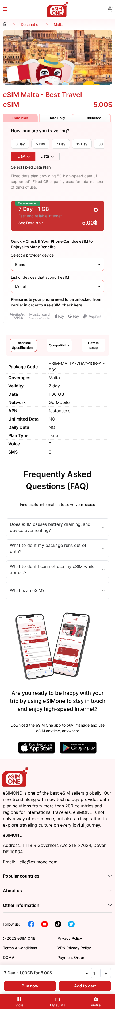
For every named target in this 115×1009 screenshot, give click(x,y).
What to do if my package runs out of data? (48, 548)
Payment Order (70, 957)
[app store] (36, 747)
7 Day (60, 144)
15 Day (81, 144)
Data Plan (20, 118)
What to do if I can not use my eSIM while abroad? (52, 569)
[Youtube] (44, 923)
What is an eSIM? (27, 590)
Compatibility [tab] (59, 345)
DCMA (8, 957)
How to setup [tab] (93, 345)
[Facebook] (31, 923)
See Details (28, 223)
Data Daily (56, 118)
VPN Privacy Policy (74, 948)
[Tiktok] (58, 923)
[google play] (78, 747)
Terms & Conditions (20, 948)
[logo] (16, 776)
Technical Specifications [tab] (23, 345)
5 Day (40, 144)
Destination (30, 24)
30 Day (104, 144)
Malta (58, 24)
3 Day (20, 144)
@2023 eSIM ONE (19, 938)
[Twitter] (71, 923)
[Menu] (8, 9)
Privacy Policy (69, 938)
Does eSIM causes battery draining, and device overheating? (50, 527)
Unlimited (93, 118)
